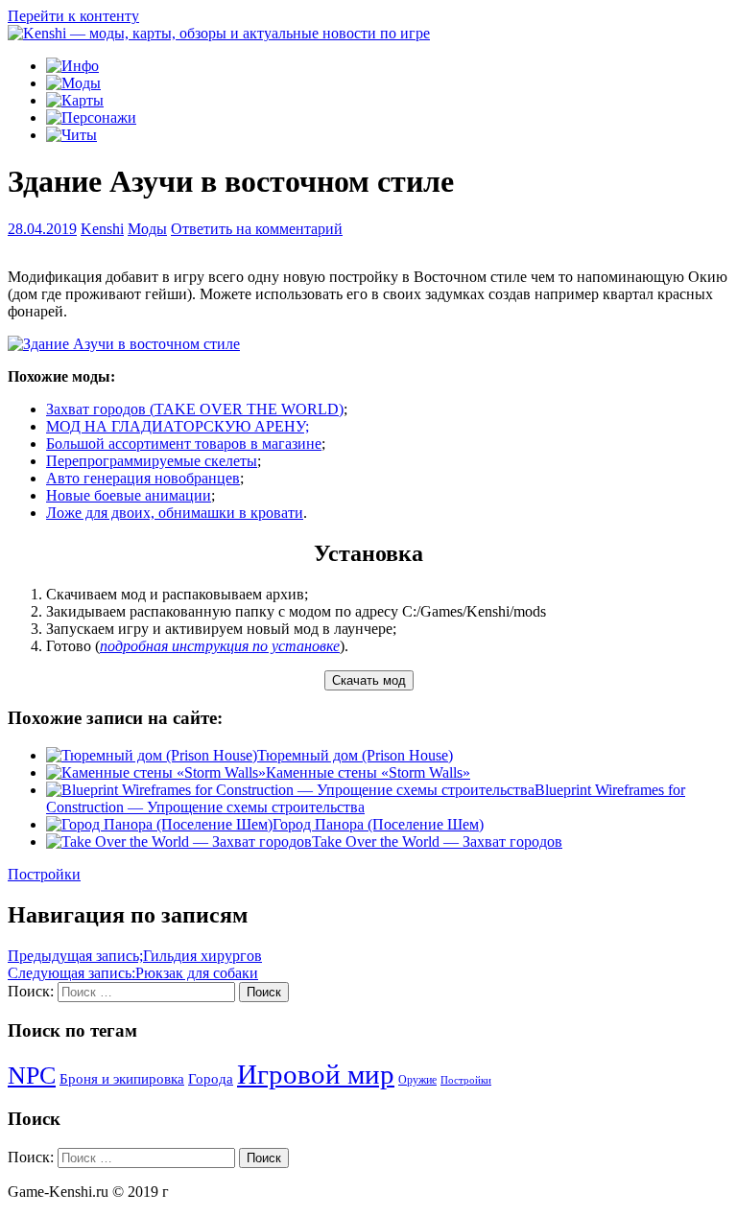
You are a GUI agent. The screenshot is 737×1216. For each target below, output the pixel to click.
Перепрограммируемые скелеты (151, 461)
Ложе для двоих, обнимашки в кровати (174, 512)
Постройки (44, 874)
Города (210, 1079)
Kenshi (102, 229)
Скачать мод (369, 680)
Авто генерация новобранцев (143, 478)
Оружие (417, 1080)
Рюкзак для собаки (133, 973)
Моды (147, 229)
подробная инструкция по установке (220, 646)
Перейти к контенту (73, 16)
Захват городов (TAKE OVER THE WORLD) (195, 409)
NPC (32, 1075)
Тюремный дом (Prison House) (355, 755)
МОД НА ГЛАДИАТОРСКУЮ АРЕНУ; (177, 426)
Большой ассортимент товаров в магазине (183, 443)
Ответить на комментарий (257, 229)
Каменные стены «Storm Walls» (368, 772)
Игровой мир (315, 1074)
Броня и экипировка (121, 1079)
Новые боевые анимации (128, 495)
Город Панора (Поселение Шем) (378, 824)
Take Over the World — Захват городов (437, 841)
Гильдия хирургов (135, 955)
